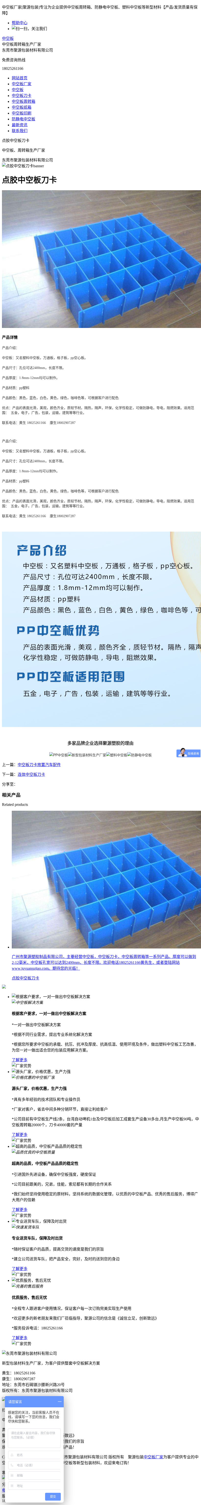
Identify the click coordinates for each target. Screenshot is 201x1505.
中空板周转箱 (23, 101)
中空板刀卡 (21, 96)
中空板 (8, 38)
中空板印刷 (21, 113)
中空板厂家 (21, 84)
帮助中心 (19, 23)
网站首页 (19, 78)
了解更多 (19, 1060)
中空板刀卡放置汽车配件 (39, 765)
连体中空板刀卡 (31, 774)
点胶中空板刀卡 (25, 978)
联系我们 (19, 131)
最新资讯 (19, 125)
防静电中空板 (23, 119)
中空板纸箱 (21, 107)
